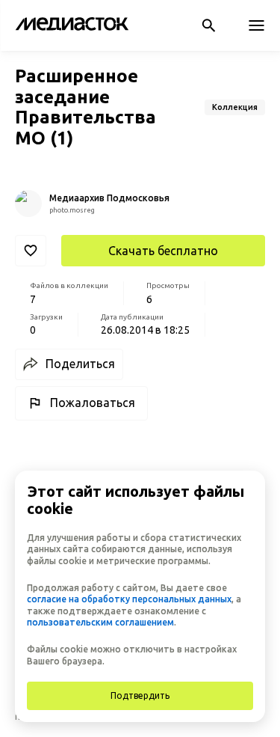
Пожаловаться (92, 402)
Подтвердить (140, 695)
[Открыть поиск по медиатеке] (208, 25)
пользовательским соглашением (100, 622)
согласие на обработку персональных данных (129, 599)
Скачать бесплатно (163, 250)
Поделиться (80, 363)
